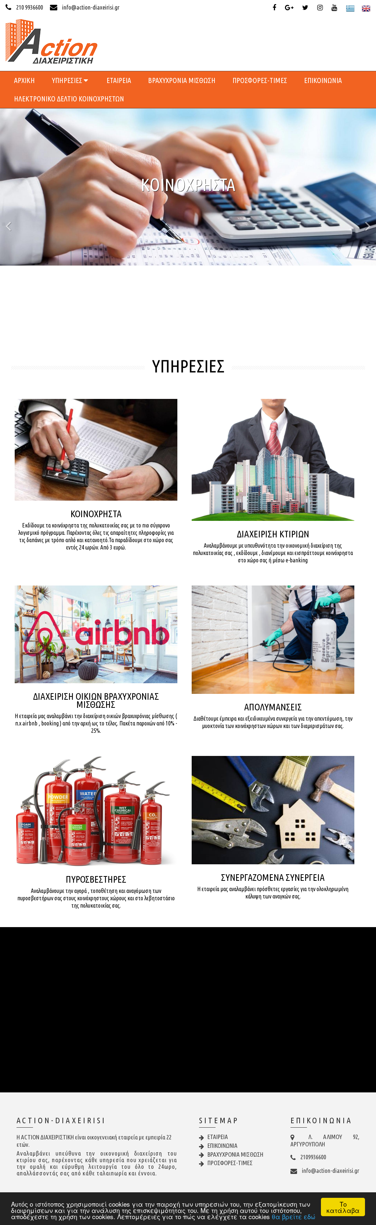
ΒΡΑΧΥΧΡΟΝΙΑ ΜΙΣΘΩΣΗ (182, 80)
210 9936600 (29, 7)
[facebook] (275, 7)
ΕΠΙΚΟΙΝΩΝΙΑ (323, 80)
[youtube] (336, 7)
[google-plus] (290, 7)
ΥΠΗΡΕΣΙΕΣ (68, 80)
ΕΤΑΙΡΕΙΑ (118, 80)
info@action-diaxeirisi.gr (90, 7)
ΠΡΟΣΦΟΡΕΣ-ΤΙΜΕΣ (259, 80)
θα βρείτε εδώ (293, 1216)
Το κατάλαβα (342, 1207)
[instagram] (321, 7)
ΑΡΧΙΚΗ (24, 80)
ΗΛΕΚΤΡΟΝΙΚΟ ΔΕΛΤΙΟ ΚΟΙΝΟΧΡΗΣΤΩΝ (69, 98)
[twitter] (306, 7)
